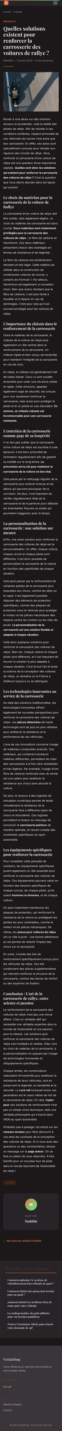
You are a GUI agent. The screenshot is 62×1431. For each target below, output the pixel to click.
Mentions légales (12, 1404)
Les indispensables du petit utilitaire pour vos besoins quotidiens (28, 1315)
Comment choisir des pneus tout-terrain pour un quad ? (30, 1292)
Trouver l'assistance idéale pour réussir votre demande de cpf (30, 1325)
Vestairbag (11, 1359)
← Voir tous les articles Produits (22, 1240)
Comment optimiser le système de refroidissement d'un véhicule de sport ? (30, 1281)
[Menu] (55, 3)
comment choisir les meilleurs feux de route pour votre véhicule (29, 1303)
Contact (7, 1410)
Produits (18, 11)
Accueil (7, 11)
